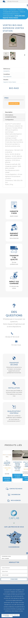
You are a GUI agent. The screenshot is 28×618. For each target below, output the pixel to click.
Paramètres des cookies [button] (7, 616)
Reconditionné (7, 76)
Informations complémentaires (10, 116)
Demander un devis (7, 479)
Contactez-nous (15, 488)
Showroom (15, 494)
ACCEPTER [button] (13, 615)
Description (8, 112)
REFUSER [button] (16, 615)
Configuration (9, 119)
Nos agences (16, 500)
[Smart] (14, 49)
